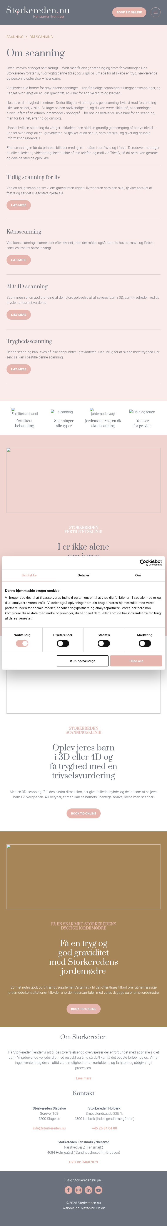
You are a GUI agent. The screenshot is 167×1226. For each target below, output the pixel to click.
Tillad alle (136, 661)
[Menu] (155, 12)
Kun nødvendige (82, 661)
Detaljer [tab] (84, 575)
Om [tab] (138, 575)
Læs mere (18, 205)
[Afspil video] (83, 681)
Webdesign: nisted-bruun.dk (83, 1208)
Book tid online (129, 12)
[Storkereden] (38, 12)
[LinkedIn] (88, 1190)
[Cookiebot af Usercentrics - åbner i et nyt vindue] (143, 563)
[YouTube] (98, 1190)
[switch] (63, 643)
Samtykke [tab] (29, 575)
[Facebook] (68, 1190)
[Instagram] (78, 1190)
